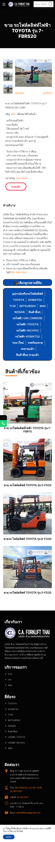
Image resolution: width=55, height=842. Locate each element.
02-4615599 (16, 791)
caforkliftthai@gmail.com (28, 812)
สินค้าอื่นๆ (34, 312)
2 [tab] (9, 88)
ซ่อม (10, 685)
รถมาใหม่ (18, 342)
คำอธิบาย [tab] (9, 205)
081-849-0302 (19, 272)
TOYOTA (18, 300)
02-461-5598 (35, 787)
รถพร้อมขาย (35, 342)
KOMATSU (35, 300)
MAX (43, 306)
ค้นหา (50, 4)
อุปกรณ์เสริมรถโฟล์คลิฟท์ (27, 293)
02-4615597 (23, 797)
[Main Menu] (3, 4)
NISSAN (19, 312)
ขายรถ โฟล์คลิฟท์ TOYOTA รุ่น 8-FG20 (27, 539)
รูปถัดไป (47, 93)
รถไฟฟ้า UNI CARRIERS (27, 318)
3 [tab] (7, 94)
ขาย (10, 673)
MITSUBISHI (27, 306)
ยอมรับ (8, 837)
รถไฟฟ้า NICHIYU (27, 330)
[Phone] (3, 423)
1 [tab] (5, 88)
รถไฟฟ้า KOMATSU (27, 336)
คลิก (13, 114)
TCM (12, 306)
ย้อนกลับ (19, 93)
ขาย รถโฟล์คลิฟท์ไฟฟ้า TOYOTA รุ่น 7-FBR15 (27, 429)
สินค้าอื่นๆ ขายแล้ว (27, 355)
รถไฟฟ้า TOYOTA (27, 324)
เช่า (9, 679)
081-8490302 (21, 787)
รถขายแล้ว (22, 178)
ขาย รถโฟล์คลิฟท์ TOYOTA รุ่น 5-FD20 (27, 592)
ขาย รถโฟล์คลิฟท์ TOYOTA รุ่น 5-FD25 (27, 485)
